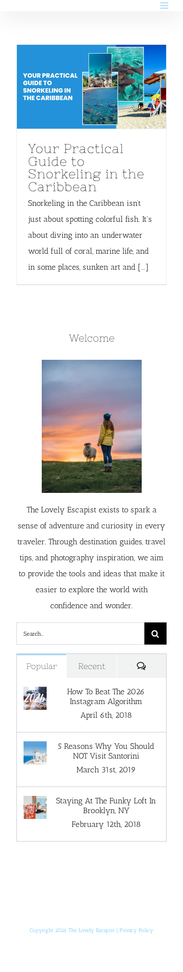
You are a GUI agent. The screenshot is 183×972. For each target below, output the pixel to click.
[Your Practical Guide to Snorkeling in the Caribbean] (91, 87)
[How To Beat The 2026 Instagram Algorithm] (35, 695)
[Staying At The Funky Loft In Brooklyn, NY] (35, 804)
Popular (41, 666)
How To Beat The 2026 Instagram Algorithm (106, 696)
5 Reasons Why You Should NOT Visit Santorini (106, 751)
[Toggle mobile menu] (165, 5)
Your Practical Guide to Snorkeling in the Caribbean (75, 86)
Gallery (108, 86)
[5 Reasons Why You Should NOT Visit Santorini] (35, 749)
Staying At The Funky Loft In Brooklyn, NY (106, 805)
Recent (91, 666)
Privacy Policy (136, 930)
